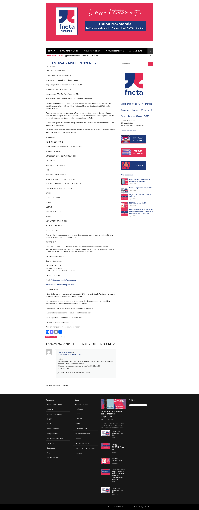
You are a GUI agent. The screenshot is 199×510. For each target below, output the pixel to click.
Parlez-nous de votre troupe (85, 448)
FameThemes (149, 507)
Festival (61, 337)
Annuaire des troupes (115, 51)
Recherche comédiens (55, 438)
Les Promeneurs (135, 51)
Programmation (52, 434)
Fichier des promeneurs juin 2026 (140, 188)
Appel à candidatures (54, 405)
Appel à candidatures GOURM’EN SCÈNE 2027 (81, 56)
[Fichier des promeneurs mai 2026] (105, 490)
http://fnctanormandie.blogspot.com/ (60, 284)
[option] (108, 56)
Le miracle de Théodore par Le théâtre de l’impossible (111, 414)
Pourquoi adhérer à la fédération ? (136, 110)
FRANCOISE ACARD (64, 352)
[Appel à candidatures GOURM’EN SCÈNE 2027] (105, 446)
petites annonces (53, 429)
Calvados (79, 409)
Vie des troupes (53, 458)
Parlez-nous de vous (92, 51)
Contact (51, 51)
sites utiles (51, 443)
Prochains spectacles (82, 434)
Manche (79, 419)
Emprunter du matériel (69, 51)
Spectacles (51, 448)
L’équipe (78, 439)
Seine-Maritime (81, 428)
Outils (77, 400)
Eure (78, 414)
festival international (54, 414)
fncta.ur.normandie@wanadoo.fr (63, 280)
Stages (49, 453)
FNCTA (49, 419)
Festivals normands (82, 443)
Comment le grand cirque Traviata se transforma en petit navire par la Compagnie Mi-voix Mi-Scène (141, 211)
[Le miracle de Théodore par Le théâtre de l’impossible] (113, 404)
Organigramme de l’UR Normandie (136, 104)
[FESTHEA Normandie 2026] (105, 461)
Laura (102, 419)
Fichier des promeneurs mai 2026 (117, 490)
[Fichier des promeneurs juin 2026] (105, 433)
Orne (78, 423)
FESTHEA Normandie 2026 (138, 203)
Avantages (79, 453)
